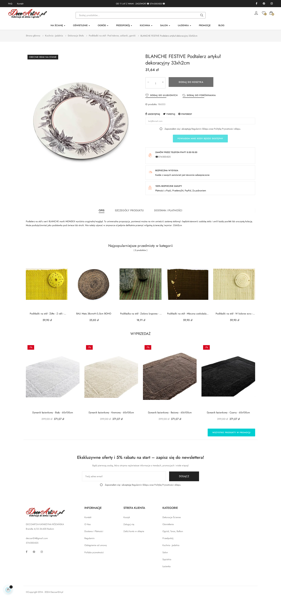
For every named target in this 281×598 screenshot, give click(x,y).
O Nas (87, 524)
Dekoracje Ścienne (171, 517)
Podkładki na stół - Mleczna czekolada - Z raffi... (187, 313)
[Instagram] (272, 3)
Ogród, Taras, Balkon (172, 531)
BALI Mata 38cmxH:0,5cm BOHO (93, 313)
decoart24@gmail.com (37, 538)
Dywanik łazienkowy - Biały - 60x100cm (52, 412)
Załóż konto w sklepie (133, 531)
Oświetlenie (168, 524)
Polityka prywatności (94, 552)
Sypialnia (166, 559)
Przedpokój (168, 538)
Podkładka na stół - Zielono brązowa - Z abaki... (140, 313)
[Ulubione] (263, 12)
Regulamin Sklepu (199, 128)
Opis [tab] (101, 210)
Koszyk (126, 517)
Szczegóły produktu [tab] (129, 210)
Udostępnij (154, 114)
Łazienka (166, 566)
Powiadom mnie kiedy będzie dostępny (200, 138)
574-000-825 (156, 3)
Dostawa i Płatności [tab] (168, 210)
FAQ (10, 3)
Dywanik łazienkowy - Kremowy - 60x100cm (111, 412)
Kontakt (20, 3)
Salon (165, 552)
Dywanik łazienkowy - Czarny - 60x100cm (228, 412)
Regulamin (89, 538)
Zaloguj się (128, 524)
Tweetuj (170, 114)
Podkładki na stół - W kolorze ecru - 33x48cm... (234, 313)
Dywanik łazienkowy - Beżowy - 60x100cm (170, 412)
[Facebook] (256, 3)
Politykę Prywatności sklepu (227, 128)
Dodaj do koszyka (191, 82)
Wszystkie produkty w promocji (231, 432)
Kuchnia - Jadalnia (170, 545)
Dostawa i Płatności (93, 531)
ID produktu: (151, 104)
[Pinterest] (264, 3)
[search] (202, 15)
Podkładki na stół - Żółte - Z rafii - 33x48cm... (47, 313)
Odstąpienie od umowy (95, 545)
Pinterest (186, 114)
